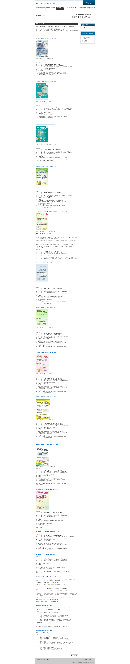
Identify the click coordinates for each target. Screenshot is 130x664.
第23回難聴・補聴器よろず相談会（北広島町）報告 (46, 396)
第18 (37, 576)
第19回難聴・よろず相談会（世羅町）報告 (46, 554)
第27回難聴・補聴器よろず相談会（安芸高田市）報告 (46, 166)
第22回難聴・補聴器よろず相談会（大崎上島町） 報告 (47, 444)
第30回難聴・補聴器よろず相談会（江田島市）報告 (46, 38)
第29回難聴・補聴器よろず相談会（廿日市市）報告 (46, 81)
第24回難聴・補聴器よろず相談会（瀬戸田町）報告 (46, 352)
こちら (47, 439)
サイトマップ (90, 659)
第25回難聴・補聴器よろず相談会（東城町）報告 (45, 307)
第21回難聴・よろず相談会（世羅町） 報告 (47, 489)
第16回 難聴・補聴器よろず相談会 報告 (44, 630)
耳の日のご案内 (85, 27)
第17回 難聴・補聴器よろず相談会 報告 (44, 605)
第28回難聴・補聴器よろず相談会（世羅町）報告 (45, 124)
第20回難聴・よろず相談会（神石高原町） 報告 (48, 531)
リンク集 (85, 659)
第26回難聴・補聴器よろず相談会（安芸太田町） (45, 262)
